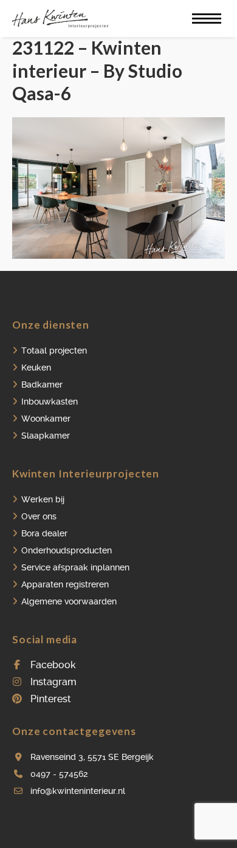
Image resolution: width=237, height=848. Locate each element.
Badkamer (42, 384)
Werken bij (42, 499)
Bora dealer (44, 533)
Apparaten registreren (65, 584)
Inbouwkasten (49, 401)
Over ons (39, 516)
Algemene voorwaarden (69, 601)
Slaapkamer (45, 435)
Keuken (36, 367)
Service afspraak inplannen (75, 567)
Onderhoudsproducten (66, 550)
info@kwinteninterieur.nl (77, 791)
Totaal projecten (54, 350)
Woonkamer (45, 418)
